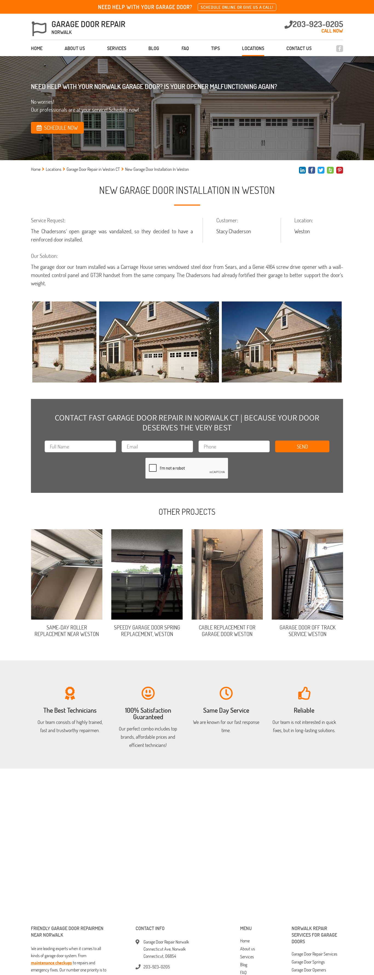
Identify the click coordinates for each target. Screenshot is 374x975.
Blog (153, 48)
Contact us (299, 48)
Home (36, 48)
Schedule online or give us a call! (237, 7)
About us (75, 48)
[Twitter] (321, 170)
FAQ (185, 48)
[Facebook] (339, 48)
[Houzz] (330, 170)
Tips (215, 48)
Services (116, 48)
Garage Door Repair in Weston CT (93, 169)
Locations (253, 48)
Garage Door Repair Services (314, 954)
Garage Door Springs (308, 962)
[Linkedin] (302, 170)
